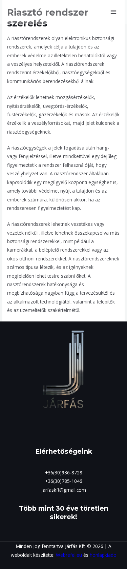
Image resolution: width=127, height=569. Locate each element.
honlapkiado (103, 555)
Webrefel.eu (69, 555)
